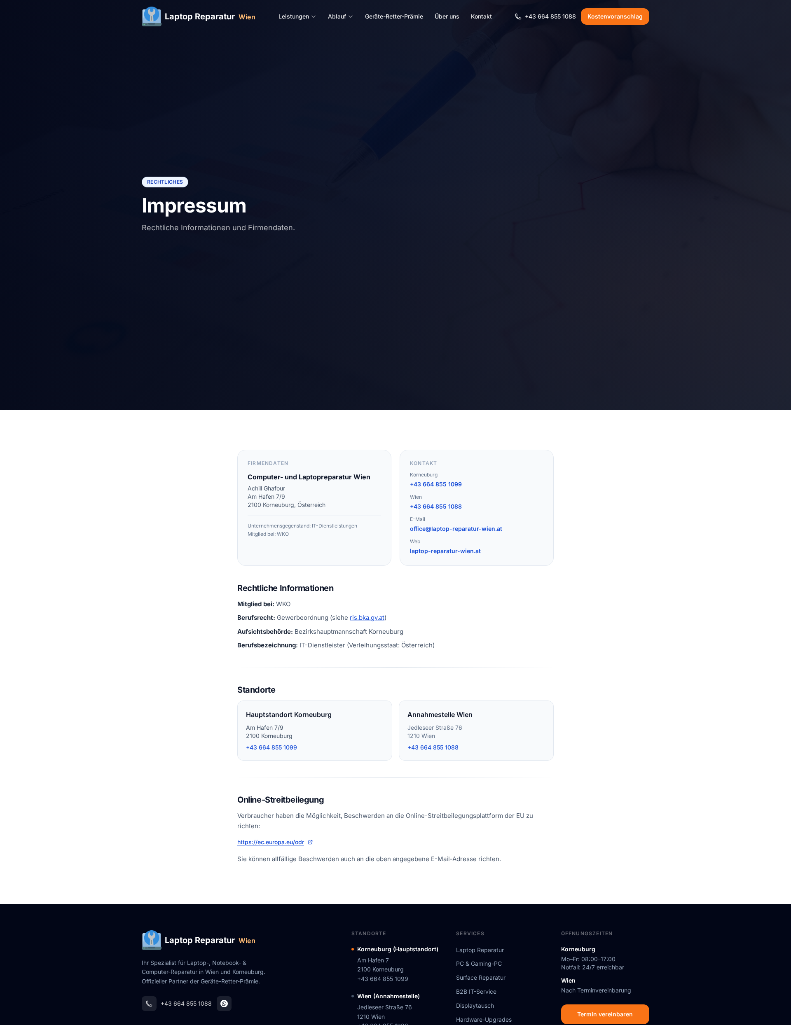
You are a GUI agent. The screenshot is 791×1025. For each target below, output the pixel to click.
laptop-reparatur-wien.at (445, 550)
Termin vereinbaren (605, 1014)
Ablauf (337, 16)
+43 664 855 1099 (436, 484)
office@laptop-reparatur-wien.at (456, 528)
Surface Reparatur (480, 977)
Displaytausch (475, 1005)
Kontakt (481, 16)
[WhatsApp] (224, 1003)
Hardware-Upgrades (484, 1019)
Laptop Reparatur (480, 949)
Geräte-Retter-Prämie (394, 16)
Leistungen (293, 16)
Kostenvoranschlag (615, 16)
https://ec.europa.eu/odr (270, 841)
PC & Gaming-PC (479, 963)
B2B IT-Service (476, 991)
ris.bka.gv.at (367, 617)
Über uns (447, 16)
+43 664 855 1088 (436, 506)
